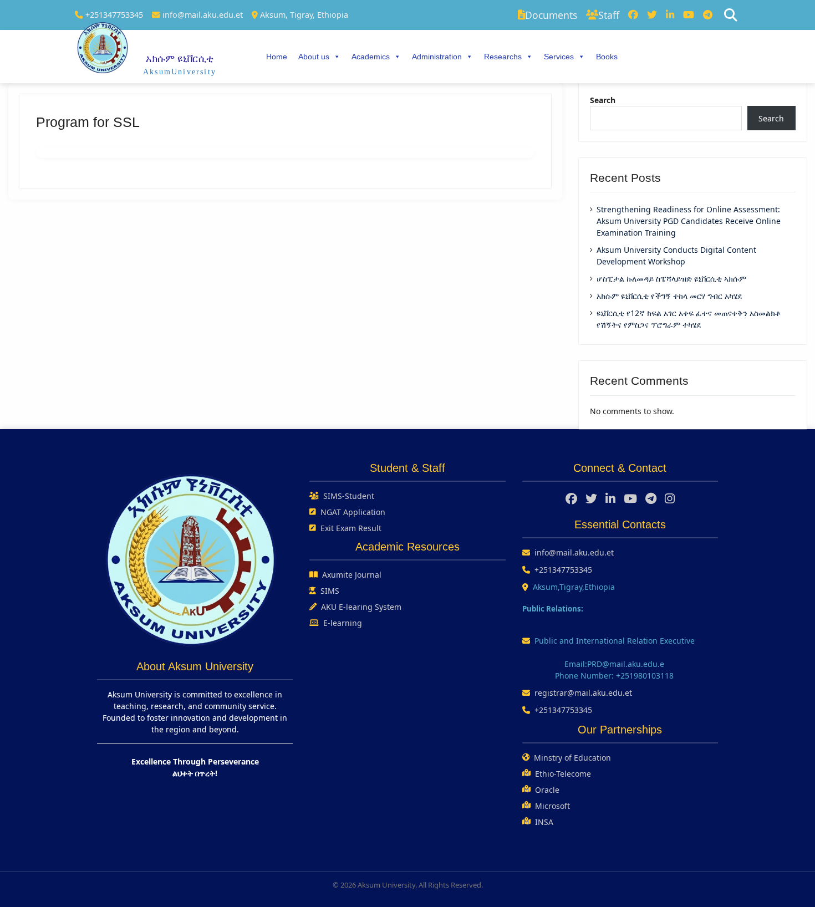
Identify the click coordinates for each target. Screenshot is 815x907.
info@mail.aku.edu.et (202, 14)
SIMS (329, 590)
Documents (551, 15)
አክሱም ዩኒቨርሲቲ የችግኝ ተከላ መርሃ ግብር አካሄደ (669, 296)
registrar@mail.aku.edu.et (583, 692)
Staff (608, 15)
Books (607, 56)
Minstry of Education (572, 757)
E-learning (342, 623)
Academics (371, 56)
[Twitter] (652, 15)
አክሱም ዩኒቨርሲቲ (179, 58)
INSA (544, 822)
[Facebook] (633, 15)
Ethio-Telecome (563, 773)
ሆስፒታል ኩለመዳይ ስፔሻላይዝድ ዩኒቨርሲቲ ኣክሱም (671, 278)
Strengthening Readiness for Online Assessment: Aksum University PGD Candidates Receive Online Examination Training (689, 221)
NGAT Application (352, 512)
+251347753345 (114, 14)
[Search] (730, 15)
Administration (437, 56)
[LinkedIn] (670, 15)
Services (559, 56)
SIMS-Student (348, 496)
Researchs (503, 56)
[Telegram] (707, 15)
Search (602, 100)
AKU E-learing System (361, 607)
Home (276, 56)
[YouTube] (688, 15)
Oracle (547, 789)
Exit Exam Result (350, 528)
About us (313, 56)
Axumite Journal (351, 574)
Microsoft (552, 806)
